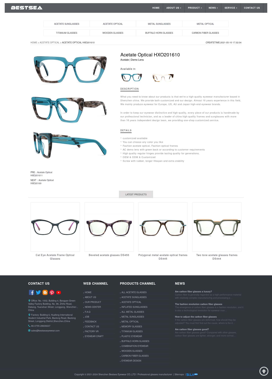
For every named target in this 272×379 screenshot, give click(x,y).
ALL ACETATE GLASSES (134, 292)
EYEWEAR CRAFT (94, 336)
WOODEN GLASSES (132, 350)
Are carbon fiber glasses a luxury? (193, 291)
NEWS (212, 7)
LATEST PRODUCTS (136, 194)
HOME (156, 7)
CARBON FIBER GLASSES (135, 355)
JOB (87, 316)
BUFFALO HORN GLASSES (135, 341)
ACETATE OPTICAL (50, 42)
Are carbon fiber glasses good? (192, 329)
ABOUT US (172, 7)
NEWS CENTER (93, 306)
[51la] (192, 374)
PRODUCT (194, 7)
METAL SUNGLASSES (133, 316)
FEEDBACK (90, 321)
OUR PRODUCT (93, 302)
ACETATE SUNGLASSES (134, 297)
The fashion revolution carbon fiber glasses (198, 304)
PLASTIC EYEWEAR (132, 336)
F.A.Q (87, 311)
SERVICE (230, 7)
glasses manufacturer (161, 374)
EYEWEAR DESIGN (131, 360)
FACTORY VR (92, 331)
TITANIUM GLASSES (132, 331)
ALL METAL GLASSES (133, 311)
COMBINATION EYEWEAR (135, 345)
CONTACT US (252, 7)
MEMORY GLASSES (132, 326)
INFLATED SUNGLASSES (134, 306)
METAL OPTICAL (130, 321)
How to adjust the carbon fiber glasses (196, 316)
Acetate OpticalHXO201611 (41, 174)
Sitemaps (179, 374)
